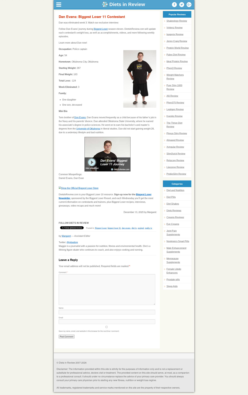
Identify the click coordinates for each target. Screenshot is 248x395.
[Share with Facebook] (174, 4)
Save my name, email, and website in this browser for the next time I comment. (89, 331)
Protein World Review (177, 48)
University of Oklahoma (88, 128)
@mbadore (72, 242)
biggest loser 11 (114, 228)
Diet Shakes (172, 204)
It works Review (174, 116)
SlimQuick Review (175, 153)
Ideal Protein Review (177, 61)
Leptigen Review (175, 109)
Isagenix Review (174, 34)
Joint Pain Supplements (173, 233)
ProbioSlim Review (176, 174)
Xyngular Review (175, 147)
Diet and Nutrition (175, 190)
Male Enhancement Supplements (176, 250)
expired (141, 228)
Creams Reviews (175, 217)
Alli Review (172, 96)
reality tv (148, 228)
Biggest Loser (101, 29)
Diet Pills (171, 197)
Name (61, 308)
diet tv (134, 228)
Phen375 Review (175, 102)
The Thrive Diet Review (174, 125)
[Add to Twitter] (181, 4)
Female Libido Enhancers (173, 271)
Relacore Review (175, 160)
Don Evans (80, 117)
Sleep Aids (172, 286)
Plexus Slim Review (176, 133)
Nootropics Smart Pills (177, 241)
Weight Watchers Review (175, 77)
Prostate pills (173, 279)
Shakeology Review (176, 21)
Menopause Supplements (173, 260)
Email (61, 317)
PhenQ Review (174, 68)
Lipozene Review (175, 167)
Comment (63, 272)
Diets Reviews (173, 210)
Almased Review (175, 140)
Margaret (66, 236)
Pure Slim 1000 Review (174, 87)
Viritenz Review (174, 27)
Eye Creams (172, 224)
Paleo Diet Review (176, 54)
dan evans (126, 228)
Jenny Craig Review (176, 41)
